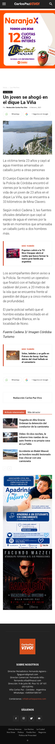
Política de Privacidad (27, 735)
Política (21, 732)
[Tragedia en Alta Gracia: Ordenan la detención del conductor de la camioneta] (10, 423)
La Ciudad (41, 729)
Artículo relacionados (14, 412)
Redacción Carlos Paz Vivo (16, 107)
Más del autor (34, 412)
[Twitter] (31, 718)
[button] (51, 4)
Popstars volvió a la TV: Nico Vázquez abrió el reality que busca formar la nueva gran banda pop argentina (35, 256)
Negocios (42, 732)
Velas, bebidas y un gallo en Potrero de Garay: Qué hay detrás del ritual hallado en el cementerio (35, 357)
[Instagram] (24, 718)
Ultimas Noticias (15, 729)
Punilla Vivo (31, 732)
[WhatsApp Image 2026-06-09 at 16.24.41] (27, 609)
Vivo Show (11, 732)
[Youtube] (39, 718)
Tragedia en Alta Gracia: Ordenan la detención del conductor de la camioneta (34, 423)
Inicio (5, 87)
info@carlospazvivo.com (34, 698)
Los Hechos (14, 87)
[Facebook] (16, 718)
